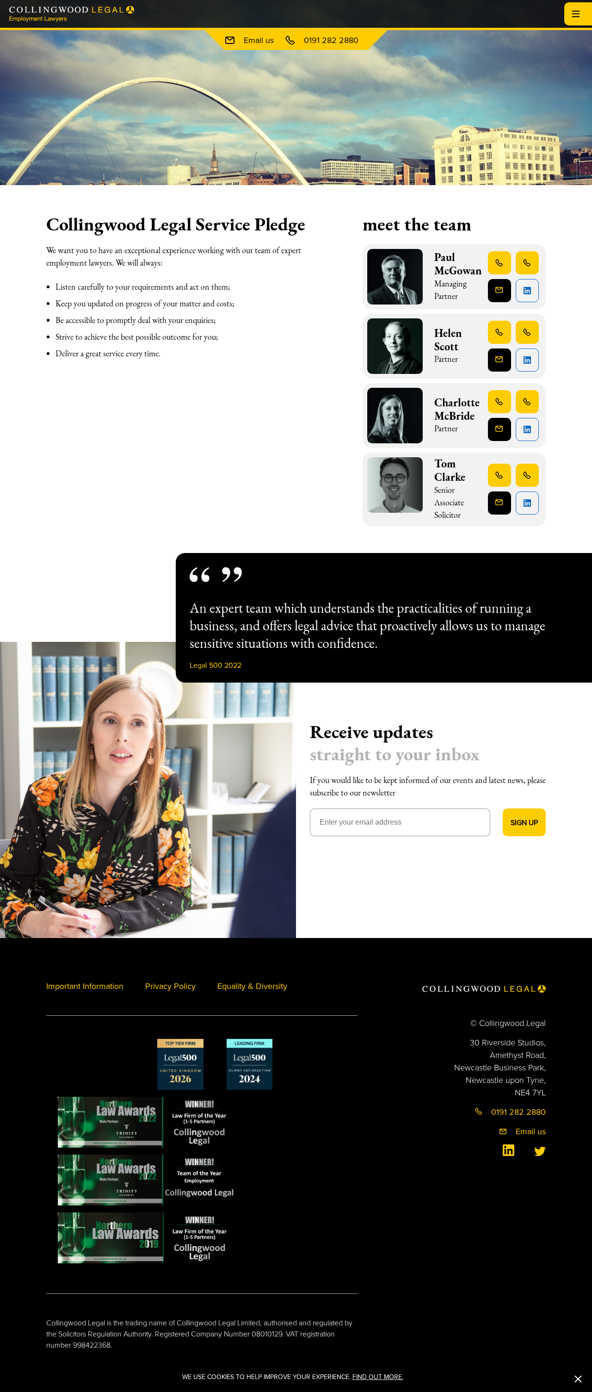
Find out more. (377, 1376)
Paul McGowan (458, 263)
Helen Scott (448, 339)
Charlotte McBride (457, 409)
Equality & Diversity (252, 986)
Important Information (84, 986)
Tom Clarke (449, 470)
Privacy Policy (170, 986)
